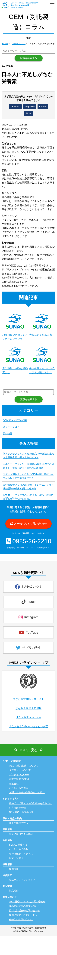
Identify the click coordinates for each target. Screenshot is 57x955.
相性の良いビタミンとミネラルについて (15, 336)
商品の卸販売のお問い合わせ (24, 906)
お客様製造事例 (17, 807)
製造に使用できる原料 (21, 834)
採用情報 (14, 869)
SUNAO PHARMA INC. (17, 7)
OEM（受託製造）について (23, 765)
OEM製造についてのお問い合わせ (27, 901)
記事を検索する (28, 58)
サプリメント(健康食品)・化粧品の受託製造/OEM (25, 3)
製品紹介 (14, 890)
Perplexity (30, 106)
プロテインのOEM (19, 774)
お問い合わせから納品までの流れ (27, 792)
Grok (28, 113)
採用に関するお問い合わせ (23, 915)
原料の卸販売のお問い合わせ (24, 910)
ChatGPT (15, 106)
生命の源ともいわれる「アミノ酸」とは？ (42, 370)
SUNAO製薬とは (18, 844)
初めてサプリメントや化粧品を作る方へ (30, 803)
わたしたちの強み (18, 788)
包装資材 (14, 783)
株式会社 (20, 5)
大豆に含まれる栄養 (40, 334)
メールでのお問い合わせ (30, 523)
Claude (42, 106)
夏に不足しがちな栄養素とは (15, 370)
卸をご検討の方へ (18, 823)
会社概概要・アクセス (21, 853)
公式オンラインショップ (22, 879)
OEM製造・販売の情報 (15, 420)
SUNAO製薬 (20, 931)
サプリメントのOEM (20, 770)
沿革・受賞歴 (16, 858)
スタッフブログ (11, 426)
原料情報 (7, 433)
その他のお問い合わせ (21, 919)
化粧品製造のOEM (19, 779)
